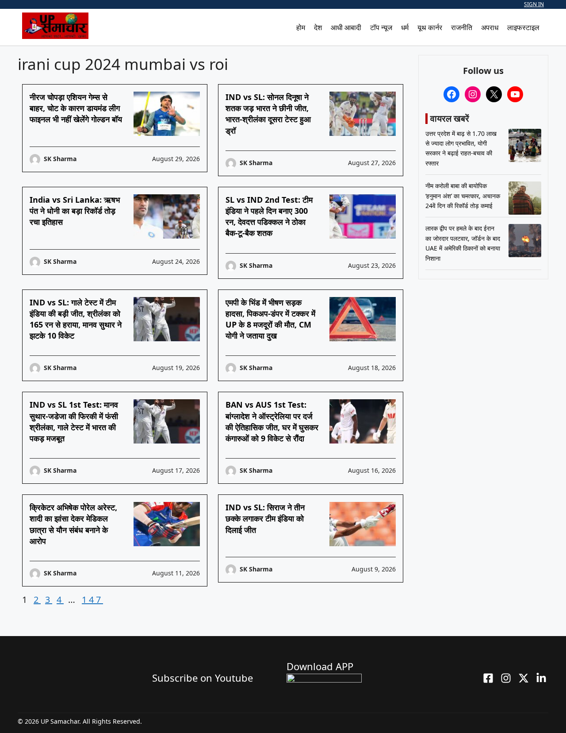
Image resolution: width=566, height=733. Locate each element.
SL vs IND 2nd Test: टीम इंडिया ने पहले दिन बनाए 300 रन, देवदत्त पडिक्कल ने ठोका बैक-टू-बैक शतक (269, 216)
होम (300, 27)
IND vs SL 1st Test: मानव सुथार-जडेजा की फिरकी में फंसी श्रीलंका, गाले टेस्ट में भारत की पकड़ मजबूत (74, 421)
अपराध (489, 27)
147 (92, 600)
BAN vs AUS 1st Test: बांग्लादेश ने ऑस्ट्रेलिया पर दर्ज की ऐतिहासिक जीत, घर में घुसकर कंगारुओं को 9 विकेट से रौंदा (272, 421)
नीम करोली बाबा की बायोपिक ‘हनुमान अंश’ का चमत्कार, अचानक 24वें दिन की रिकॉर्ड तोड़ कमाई (462, 196)
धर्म (405, 27)
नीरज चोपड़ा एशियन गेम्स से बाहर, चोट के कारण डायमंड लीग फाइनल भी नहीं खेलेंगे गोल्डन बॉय (76, 108)
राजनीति (461, 27)
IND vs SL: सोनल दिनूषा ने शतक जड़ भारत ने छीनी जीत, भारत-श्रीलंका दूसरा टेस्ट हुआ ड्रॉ (268, 114)
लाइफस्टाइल (523, 27)
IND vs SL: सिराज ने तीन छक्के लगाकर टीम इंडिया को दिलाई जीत (265, 518)
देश (318, 27)
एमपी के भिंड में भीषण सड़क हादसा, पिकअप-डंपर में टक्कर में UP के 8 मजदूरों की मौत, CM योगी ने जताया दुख (270, 319)
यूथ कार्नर (429, 27)
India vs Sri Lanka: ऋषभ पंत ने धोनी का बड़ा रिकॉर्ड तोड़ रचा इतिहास (75, 210)
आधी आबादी (346, 27)
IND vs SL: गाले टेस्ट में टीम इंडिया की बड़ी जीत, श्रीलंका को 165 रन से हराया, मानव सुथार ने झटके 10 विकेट (76, 319)
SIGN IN (534, 4)
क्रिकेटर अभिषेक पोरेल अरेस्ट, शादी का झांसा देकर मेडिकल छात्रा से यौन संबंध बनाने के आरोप (73, 524)
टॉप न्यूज (381, 27)
